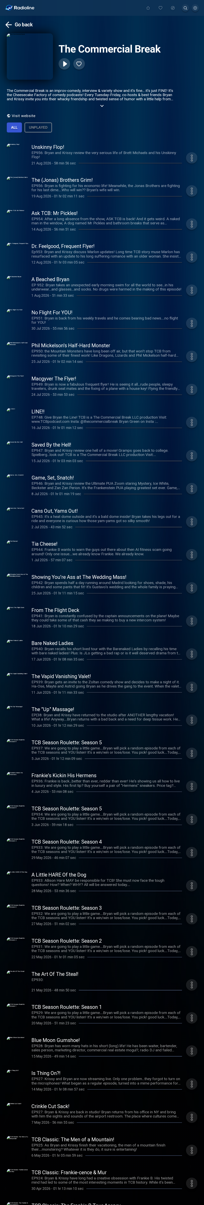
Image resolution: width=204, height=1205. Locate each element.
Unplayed (38, 127)
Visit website (23, 115)
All (14, 127)
